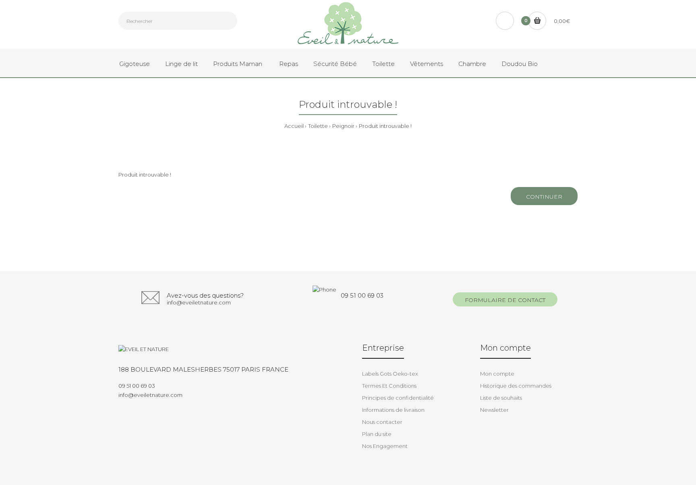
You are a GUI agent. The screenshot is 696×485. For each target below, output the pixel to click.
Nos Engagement (385, 446)
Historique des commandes (515, 385)
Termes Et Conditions (389, 385)
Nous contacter (382, 422)
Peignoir (343, 126)
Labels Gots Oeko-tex (390, 373)
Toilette (318, 126)
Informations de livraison (393, 410)
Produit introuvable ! (385, 126)
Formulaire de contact (505, 300)
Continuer (544, 196)
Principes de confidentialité (398, 398)
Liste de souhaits (501, 398)
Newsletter (494, 410)
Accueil (294, 126)
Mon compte (497, 373)
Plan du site (377, 434)
